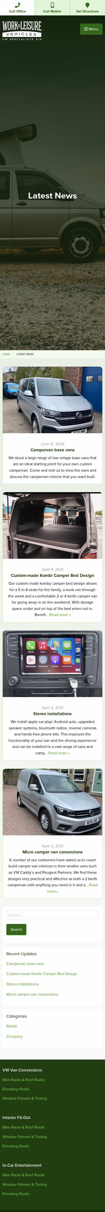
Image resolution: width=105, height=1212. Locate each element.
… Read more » (58, 614)
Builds (11, 1026)
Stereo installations (22, 984)
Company (14, 1036)
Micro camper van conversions (32, 994)
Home (6, 354)
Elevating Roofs (15, 1089)
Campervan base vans (25, 963)
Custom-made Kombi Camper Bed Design (41, 973)
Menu (93, 29)
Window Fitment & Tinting (24, 1098)
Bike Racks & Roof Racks (23, 1079)
